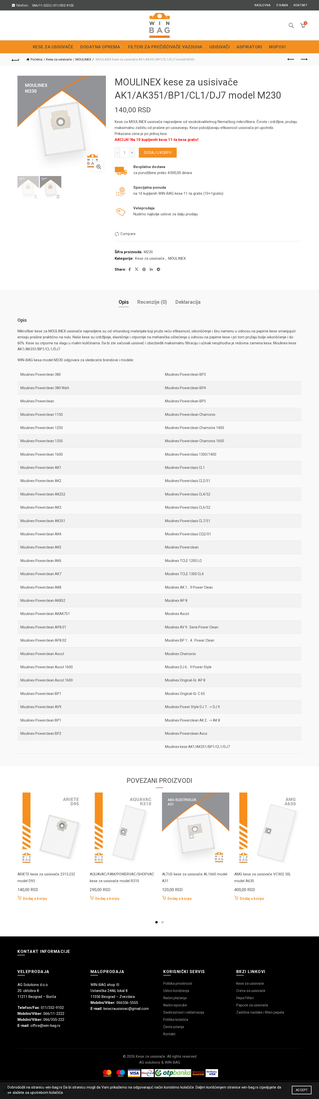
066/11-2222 (41, 5)
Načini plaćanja (175, 998)
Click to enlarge (98, 167)
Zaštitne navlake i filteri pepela (260, 1012)
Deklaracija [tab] (188, 302)
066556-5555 (127, 1002)
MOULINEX (83, 59)
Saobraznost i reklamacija (183, 1012)
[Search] (291, 25)
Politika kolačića (175, 1020)
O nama (282, 5)
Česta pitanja (173, 1027)
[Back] (15, 59)
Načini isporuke (175, 1005)
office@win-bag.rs (45, 1025)
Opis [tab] (124, 302)
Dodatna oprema (100, 46)
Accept (302, 1090)
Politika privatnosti (177, 983)
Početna (36, 59)
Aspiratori (249, 46)
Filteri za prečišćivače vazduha (165, 46)
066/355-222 (53, 1019)
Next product (303, 59)
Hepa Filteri (245, 998)
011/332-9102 (63, 5)
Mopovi (277, 46)
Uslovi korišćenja (176, 991)
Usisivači (219, 46)
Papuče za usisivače (252, 1005)
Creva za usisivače (250, 991)
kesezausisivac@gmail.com (126, 1008)
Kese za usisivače (53, 46)
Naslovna (262, 5)
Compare (128, 234)
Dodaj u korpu (157, 153)
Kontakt (300, 5)
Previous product (291, 59)
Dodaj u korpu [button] (35, 899)
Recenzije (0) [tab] (152, 302)
